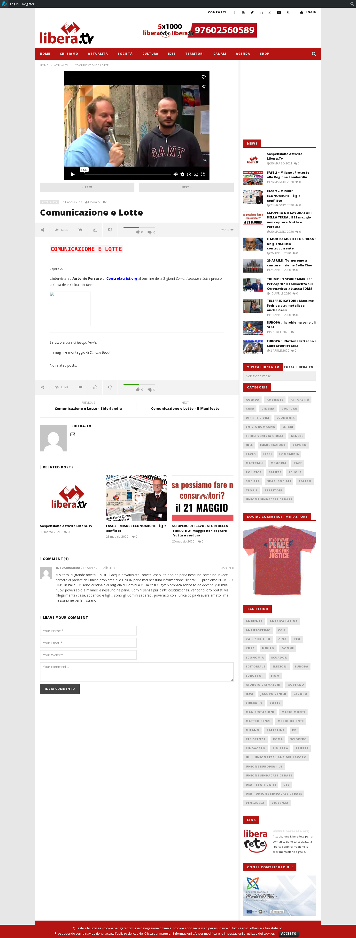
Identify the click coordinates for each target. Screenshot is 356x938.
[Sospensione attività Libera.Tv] (70, 498)
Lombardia (289, 454)
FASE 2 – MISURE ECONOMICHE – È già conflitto (284, 196)
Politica (254, 472)
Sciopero (298, 739)
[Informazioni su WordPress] (4, 4)
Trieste (302, 748)
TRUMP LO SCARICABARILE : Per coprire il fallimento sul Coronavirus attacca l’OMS (290, 284)
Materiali (254, 463)
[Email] (279, 12)
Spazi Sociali (279, 481)
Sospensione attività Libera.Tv (66, 526)
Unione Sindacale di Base (269, 499)
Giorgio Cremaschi (263, 684)
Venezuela (255, 803)
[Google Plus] (270, 12)
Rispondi (227, 568)
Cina (282, 639)
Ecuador (279, 657)
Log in (14, 4)
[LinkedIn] (261, 12)
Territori (194, 54)
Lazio (251, 454)
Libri (267, 454)
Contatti (217, 12)
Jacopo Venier (273, 694)
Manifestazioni (260, 712)
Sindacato (255, 748)
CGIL (282, 630)
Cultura (150, 54)
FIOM (275, 675)
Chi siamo (69, 54)
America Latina (284, 621)
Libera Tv (254, 703)
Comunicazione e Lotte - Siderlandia (88, 406)
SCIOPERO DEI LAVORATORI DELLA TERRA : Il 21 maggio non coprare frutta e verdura (200, 530)
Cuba (250, 648)
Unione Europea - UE (264, 766)
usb (286, 784)
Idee (172, 54)
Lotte (275, 703)
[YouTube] (243, 12)
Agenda (243, 54)
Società (125, 54)
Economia (286, 417)
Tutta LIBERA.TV (298, 367)
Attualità (98, 54)
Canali (219, 54)
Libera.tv (94, 202)
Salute (275, 472)
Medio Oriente (291, 721)
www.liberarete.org (291, 831)
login (311, 12)
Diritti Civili (257, 417)
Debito (268, 648)
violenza (280, 803)
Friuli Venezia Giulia (265, 436)
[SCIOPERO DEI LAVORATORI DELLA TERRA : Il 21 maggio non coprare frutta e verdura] (202, 498)
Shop (264, 54)
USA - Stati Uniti (261, 784)
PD (294, 730)
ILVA (249, 694)
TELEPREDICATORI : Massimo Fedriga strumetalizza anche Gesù (290, 305)
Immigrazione (273, 445)
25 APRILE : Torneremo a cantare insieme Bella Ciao (289, 262)
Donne (288, 648)
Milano (252, 730)
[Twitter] (252, 12)
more (225, 230)
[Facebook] (234, 12)
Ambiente (275, 399)
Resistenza (256, 739)
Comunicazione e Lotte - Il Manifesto (185, 406)
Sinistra (280, 748)
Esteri (287, 426)
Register (28, 4)
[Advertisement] (279, 100)
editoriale (255, 666)
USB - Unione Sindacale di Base (274, 793)
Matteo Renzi (258, 721)
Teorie (251, 490)
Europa (301, 666)
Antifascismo (258, 630)
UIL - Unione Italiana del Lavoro (276, 757)
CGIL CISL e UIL (258, 639)
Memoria (278, 463)
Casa (250, 408)
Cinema (268, 408)
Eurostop (255, 675)
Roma (278, 739)
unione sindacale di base (269, 775)
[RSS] (288, 12)
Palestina (276, 730)
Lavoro (300, 445)
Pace (298, 463)
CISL (297, 639)
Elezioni (280, 666)
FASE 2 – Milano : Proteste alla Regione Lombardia (288, 174)
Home (45, 54)
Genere (297, 436)
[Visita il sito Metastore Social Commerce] (228, 30)
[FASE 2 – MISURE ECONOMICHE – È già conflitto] (136, 498)
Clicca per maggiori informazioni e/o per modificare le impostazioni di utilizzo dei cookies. (210, 933)
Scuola (295, 472)
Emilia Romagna (260, 426)
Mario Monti (293, 712)
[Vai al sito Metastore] (279, 560)
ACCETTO (288, 933)
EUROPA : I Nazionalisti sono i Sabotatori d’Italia (291, 343)
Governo (296, 684)
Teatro (304, 481)
